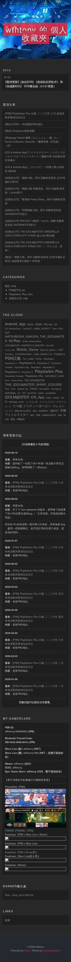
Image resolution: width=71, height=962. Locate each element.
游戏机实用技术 (49, 415)
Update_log (22, 388)
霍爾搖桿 (21, 419)
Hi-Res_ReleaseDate (31, 341)
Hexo (27, 950)
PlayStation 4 (27, 363)
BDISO (30, 324)
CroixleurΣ (27, 328)
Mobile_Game (27, 349)
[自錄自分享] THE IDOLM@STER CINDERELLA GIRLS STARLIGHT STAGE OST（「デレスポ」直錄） (33, 246)
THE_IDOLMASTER (34, 380)
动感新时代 (43, 410)
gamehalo (31, 393)
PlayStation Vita (21, 367)
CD (55, 324)
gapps (41, 393)
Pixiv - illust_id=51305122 (19, 895)
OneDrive (9, 354)
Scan (7, 380)
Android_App (15, 323)
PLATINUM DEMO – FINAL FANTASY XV (33, 354)
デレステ (58, 406)
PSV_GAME (28, 359)
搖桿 (32, 415)
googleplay (51, 393)
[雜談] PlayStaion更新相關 (20, 131)
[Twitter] (15, 16)
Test (7, 388)
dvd (24, 393)
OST (60, 349)
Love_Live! (10, 350)
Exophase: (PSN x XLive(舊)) (21, 852)
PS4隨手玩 (15, 290)
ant (19, 393)
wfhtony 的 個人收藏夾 (36, 33)
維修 (60, 415)
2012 (7, 70)
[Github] (7, 16)
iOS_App (37, 397)
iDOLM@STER (17, 396)
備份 (35, 410)
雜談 (7, 286)
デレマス (9, 410)
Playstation (36, 367)
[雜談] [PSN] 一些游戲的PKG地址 (24, 124)
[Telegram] (24, 16)
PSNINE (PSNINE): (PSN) (19, 830)
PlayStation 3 (11, 363)
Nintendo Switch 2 (48, 350)
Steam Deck (16, 380)
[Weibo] (50, 16)
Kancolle (50, 345)
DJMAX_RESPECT (42, 328)
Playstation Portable (14, 376)
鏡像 (7, 920)
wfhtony (28, 749)
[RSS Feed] (7, 26)
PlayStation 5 (43, 363)
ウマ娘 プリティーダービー (32, 406)
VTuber (33, 388)
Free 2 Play (57, 328)
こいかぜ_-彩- (32, 401)
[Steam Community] (59, 16)
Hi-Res (15, 340)
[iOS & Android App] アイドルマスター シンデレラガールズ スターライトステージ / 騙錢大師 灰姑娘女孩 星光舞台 (35, 156)
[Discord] (33, 16)
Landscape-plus (51, 950)
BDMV (39, 324)
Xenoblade (44, 388)
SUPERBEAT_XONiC (54, 376)
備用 (27, 763)
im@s (48, 397)
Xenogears (56, 388)
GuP (7, 332)
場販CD (54, 410)
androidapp (10, 392)
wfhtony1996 (31, 753)
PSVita (39, 359)
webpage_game (16, 401)
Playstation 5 (27, 372)
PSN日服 (13, 358)
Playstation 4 (12, 372)
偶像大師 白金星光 (23, 410)
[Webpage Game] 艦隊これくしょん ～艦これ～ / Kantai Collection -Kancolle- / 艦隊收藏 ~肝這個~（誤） (33, 141)
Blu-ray (48, 324)
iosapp (56, 397)
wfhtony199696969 (16, 731)
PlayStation (49, 358)
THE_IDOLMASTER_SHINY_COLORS (33, 384)
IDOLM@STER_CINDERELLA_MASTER (24, 345)
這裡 (42, 702)
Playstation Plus (18, 294)
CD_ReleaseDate (13, 328)
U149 (13, 388)
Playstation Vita (34, 376)
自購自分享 (15, 298)
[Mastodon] (41, 16)
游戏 (38, 414)
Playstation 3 (48, 367)
